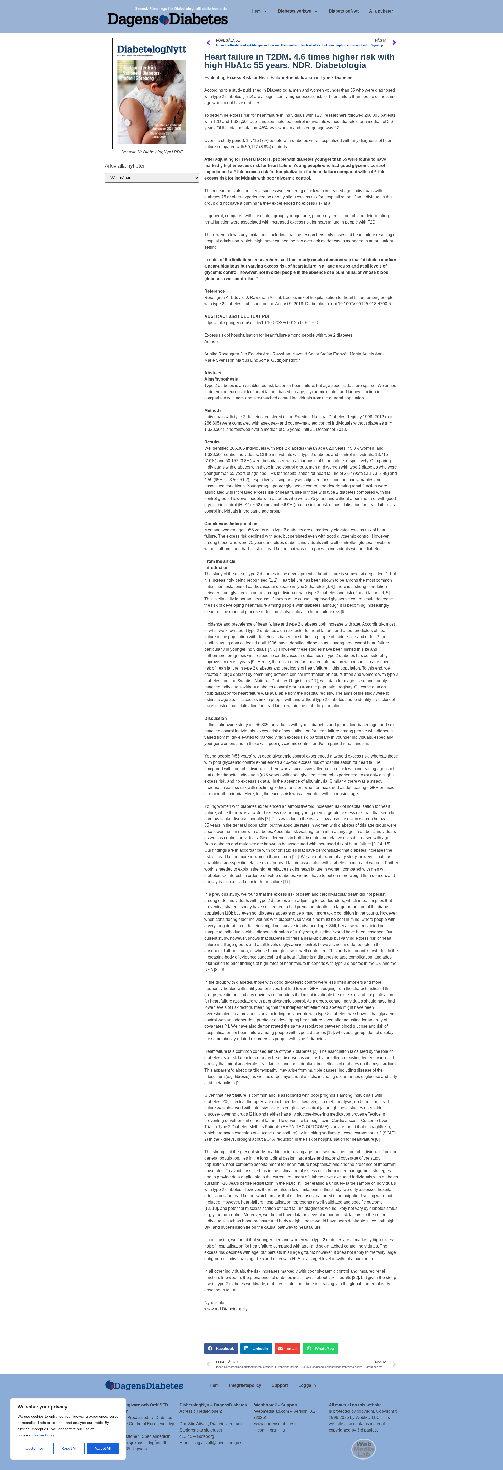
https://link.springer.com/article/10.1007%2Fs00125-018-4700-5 (263, 322)
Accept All (103, 1448)
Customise (34, 1448)
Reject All (68, 1448)
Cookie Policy (43, 1435)
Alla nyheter (381, 11)
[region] (68, 1429)
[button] (221, 1348)
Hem (256, 11)
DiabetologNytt (344, 11)
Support (280, 1385)
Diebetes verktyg (294, 11)
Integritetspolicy (245, 1385)
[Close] (120, 1403)
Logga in (307, 1385)
